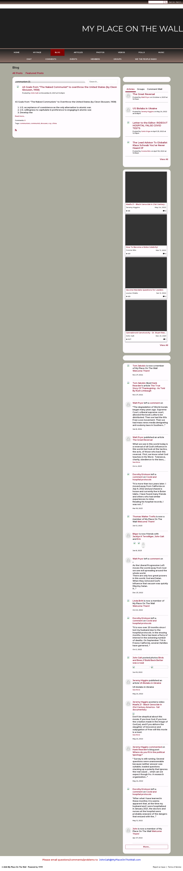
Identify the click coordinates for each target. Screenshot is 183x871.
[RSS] (16, 130)
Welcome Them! (141, 371)
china (54, 123)
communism (25, 123)
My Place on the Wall (132, 28)
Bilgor (136, 534)
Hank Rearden (140, 749)
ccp (49, 123)
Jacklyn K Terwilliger (143, 536)
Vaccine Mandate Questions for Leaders (144, 290)
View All (164, 159)
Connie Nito (146, 151)
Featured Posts (35, 73)
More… (146, 847)
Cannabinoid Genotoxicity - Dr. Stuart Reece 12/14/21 (146, 333)
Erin (139, 539)
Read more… (20, 116)
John (135, 829)
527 (129, 339)
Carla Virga (145, 131)
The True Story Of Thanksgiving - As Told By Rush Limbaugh (149, 388)
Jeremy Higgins (147, 111)
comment (155, 403)
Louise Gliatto (132, 293)
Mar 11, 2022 (161, 250)
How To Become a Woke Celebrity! (142, 247)
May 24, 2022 (160, 207)
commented (155, 747)
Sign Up (172, 2)
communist (35, 123)
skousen (44, 123)
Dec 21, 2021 (161, 336)
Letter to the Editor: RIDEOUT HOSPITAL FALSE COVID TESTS (150, 125)
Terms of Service (174, 867)
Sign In (178, 2)
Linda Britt (138, 601)
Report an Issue (159, 867)
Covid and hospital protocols (144, 478)
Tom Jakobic (139, 366)
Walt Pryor (145, 97)
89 (129, 254)
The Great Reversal (144, 94)
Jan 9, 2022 (161, 293)
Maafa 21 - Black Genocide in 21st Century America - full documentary (146, 204)
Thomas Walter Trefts (144, 516)
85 (129, 211)
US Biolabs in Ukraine (145, 108)
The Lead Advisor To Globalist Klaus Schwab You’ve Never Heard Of (150, 145)
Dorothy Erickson (141, 474)
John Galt (34, 93)
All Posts (17, 73)
